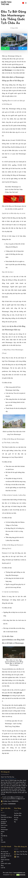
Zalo (18, 856)
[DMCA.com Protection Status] (20, 875)
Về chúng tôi (5, 772)
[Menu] (26, 3)
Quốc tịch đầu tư (5, 809)
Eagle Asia (12, 874)
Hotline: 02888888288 (9, 803)
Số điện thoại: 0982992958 (10, 801)
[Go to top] (3, 873)
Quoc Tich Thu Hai (22, 851)
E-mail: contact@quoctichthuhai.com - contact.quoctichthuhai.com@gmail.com (13, 797)
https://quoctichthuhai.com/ (8, 778)
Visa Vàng (17, 808)
